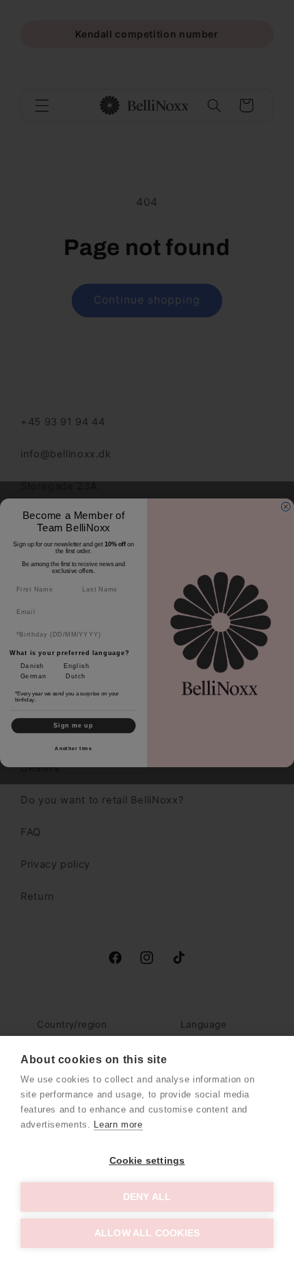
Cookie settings (147, 1161)
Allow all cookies (147, 1233)
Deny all (147, 1197)
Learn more (118, 1124)
